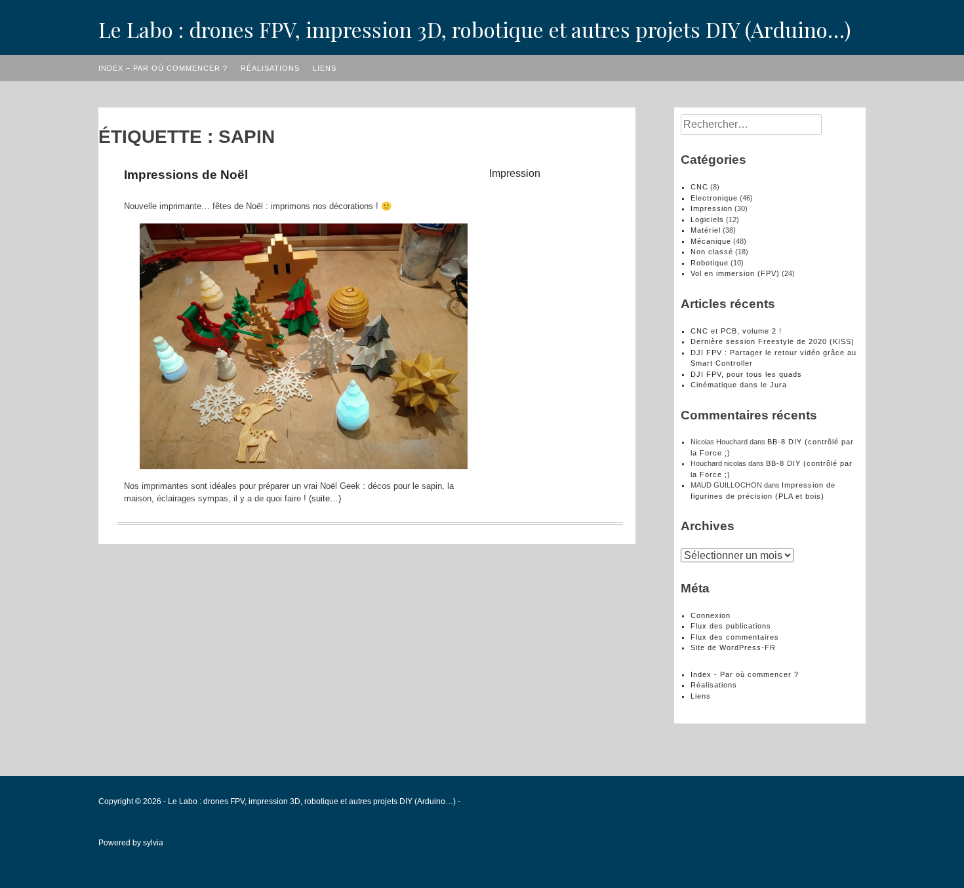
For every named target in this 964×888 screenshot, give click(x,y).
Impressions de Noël (186, 175)
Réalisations (270, 68)
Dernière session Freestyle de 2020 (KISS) (772, 341)
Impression (514, 173)
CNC (699, 187)
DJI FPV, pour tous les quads (746, 374)
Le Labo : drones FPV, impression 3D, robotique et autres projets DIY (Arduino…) (474, 29)
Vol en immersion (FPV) (735, 273)
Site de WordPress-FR (733, 647)
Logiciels (707, 219)
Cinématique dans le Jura (739, 385)
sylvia (153, 842)
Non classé (712, 252)
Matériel (706, 230)
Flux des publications (731, 626)
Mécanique (711, 241)
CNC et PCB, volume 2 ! (736, 331)
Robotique (710, 263)
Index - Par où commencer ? (745, 674)
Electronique (714, 198)
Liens (324, 68)
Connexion (711, 615)
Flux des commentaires (735, 637)
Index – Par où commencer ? (163, 68)
